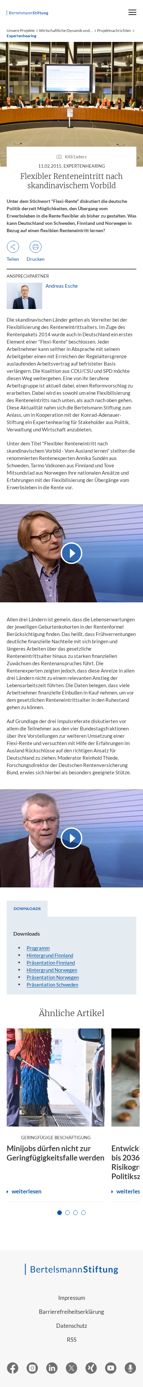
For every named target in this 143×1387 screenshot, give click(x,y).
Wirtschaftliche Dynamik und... (66, 30)
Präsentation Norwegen (53, 977)
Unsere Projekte (21, 30)
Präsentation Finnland (51, 963)
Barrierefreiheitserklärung (71, 1311)
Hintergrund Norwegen (52, 970)
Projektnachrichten (114, 30)
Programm (38, 948)
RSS (71, 1339)
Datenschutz (71, 1325)
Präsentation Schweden (52, 985)
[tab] (27, 909)
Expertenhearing (21, 35)
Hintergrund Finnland (50, 955)
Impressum (71, 1297)
